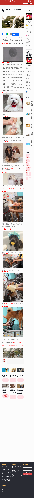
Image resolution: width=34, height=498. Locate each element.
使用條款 (17, 496)
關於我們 (13, 496)
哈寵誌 (16, 468)
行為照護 (6, 6)
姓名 (23, 466)
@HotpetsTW (14, 474)
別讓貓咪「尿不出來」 (5, 391)
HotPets (6, 12)
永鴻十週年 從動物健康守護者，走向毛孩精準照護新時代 (6, 481)
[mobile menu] (2, 3)
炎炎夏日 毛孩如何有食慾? (6, 476)
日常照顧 (11, 6)
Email (24, 469)
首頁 (2, 6)
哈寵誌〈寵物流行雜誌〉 (16, 467)
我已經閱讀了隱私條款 (28, 472)
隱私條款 (21, 496)
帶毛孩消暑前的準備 (5, 466)
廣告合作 (25, 496)
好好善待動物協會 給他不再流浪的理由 (20, 392)
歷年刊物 (29, 496)
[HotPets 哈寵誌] (9, 1)
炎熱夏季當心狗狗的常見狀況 (13, 392)
